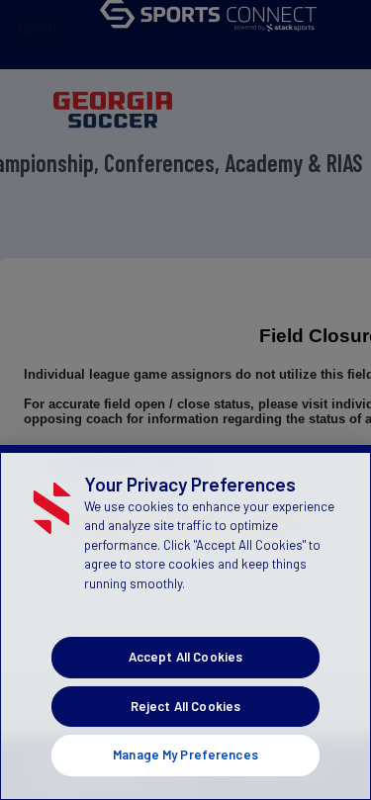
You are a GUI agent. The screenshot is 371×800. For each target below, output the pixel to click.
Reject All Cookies (185, 706)
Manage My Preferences (185, 754)
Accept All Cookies (185, 657)
